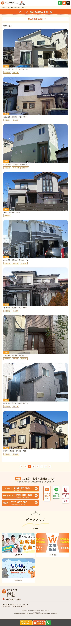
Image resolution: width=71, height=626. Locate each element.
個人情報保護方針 (36, 612)
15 (46, 466)
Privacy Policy (41, 613)
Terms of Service (50, 613)
